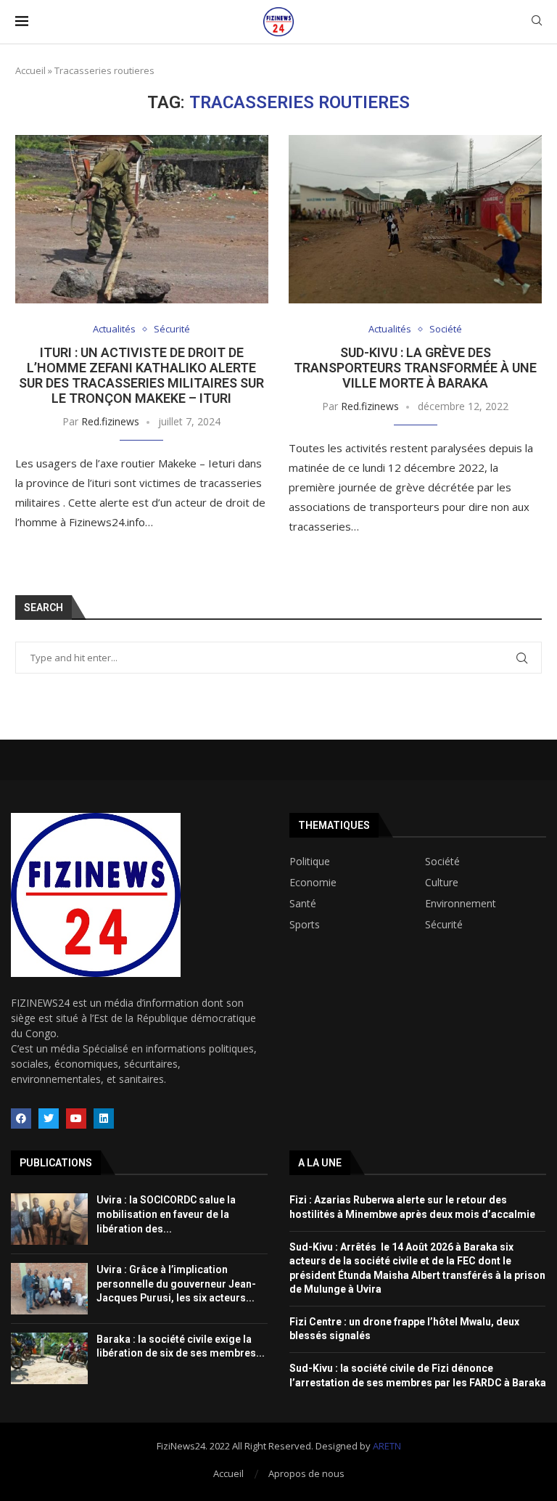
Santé (302, 904)
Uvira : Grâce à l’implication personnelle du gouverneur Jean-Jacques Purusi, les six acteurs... (176, 1284)
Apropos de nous (306, 1473)
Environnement (460, 904)
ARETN (387, 1445)
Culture (441, 883)
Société (445, 329)
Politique (309, 861)
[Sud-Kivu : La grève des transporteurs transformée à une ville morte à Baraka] (415, 219)
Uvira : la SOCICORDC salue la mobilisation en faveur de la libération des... (166, 1214)
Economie (313, 883)
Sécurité (172, 329)
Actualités (114, 329)
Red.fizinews (110, 421)
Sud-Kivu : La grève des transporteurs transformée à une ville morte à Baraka (415, 367)
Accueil (30, 70)
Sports (304, 925)
